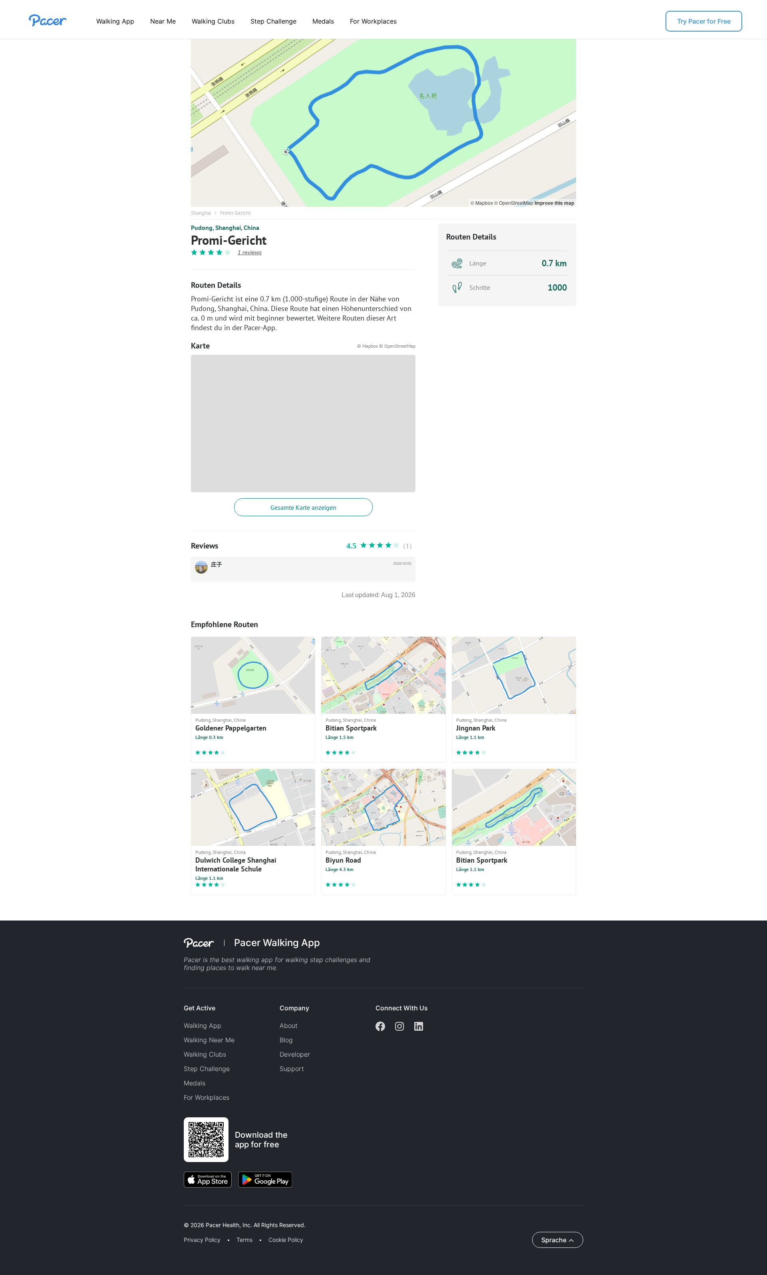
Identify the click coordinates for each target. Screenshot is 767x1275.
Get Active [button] (199, 1008)
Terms (244, 1240)
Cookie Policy (285, 1240)
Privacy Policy (202, 1240)
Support (292, 1069)
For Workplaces (373, 21)
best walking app (248, 960)
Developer (295, 1054)
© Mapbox (482, 202)
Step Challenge (273, 21)
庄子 (216, 565)
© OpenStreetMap (514, 202)
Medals (323, 21)
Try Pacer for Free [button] (704, 21)
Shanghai (201, 213)
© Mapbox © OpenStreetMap (386, 346)
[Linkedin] (418, 1027)
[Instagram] (399, 1027)
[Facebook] (380, 1027)
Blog (286, 1040)
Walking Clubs (213, 21)
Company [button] (294, 1008)
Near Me (163, 21)
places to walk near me (241, 968)
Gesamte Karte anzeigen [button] (303, 507)
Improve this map (554, 202)
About (289, 1026)
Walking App (115, 21)
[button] (139, 1216)
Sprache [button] (553, 1240)
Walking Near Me (209, 1040)
